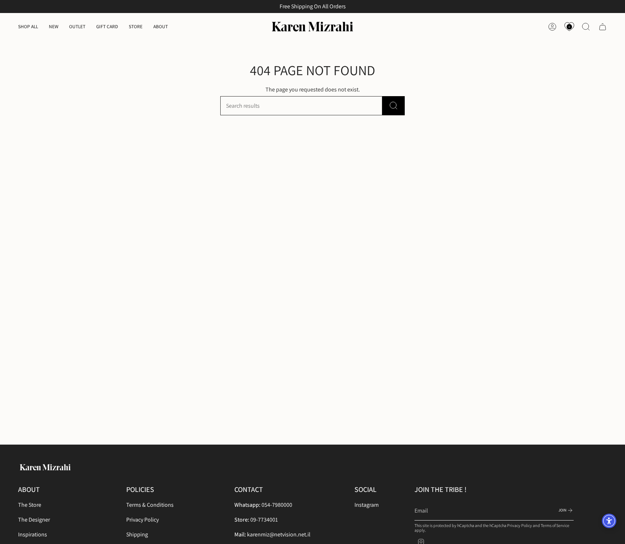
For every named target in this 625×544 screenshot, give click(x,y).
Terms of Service (555, 525)
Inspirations (32, 534)
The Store (29, 505)
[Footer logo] (45, 467)
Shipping (137, 534)
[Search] (393, 105)
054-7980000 (277, 505)
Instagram (366, 505)
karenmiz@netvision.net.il (278, 534)
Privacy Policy (142, 519)
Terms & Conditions (150, 505)
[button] (28, 26)
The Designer (34, 519)
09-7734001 (264, 519)
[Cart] (602, 27)
